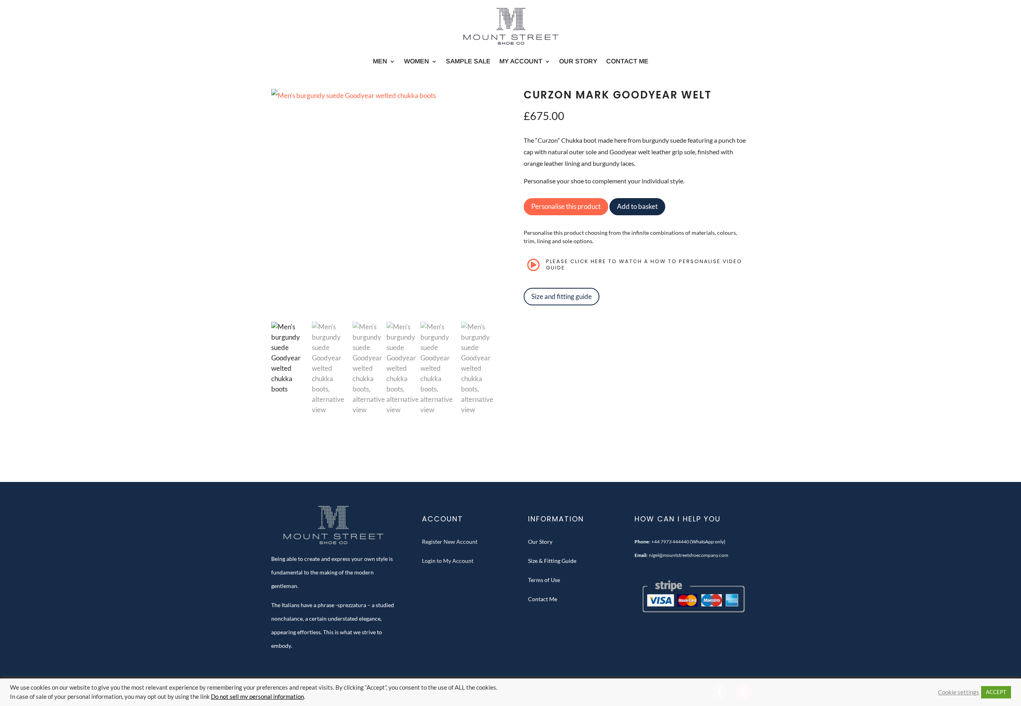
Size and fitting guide (561, 296)
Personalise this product (566, 206)
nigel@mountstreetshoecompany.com (688, 555)
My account (520, 61)
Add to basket (637, 206)
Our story (578, 61)
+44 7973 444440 (670, 542)
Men (380, 61)
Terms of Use (544, 579)
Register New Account (449, 541)
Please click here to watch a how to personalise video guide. (644, 264)
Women (416, 61)
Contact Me (627, 61)
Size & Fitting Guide (552, 560)
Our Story (540, 541)
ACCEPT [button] (996, 692)
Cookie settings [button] (958, 692)
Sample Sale (468, 61)
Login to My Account (447, 560)
